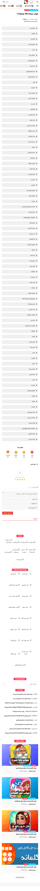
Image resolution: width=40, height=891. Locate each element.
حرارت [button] (33, 201)
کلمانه (25, 864)
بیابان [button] (33, 147)
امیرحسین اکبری (32, 771)
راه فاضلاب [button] (32, 239)
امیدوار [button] (33, 88)
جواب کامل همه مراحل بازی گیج (24, 720)
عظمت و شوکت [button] (31, 315)
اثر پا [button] (33, 50)
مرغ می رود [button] (32, 369)
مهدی (35, 724)
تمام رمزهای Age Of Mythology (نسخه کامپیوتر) (18, 707)
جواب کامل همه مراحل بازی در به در (21, 699)
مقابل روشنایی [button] (31, 391)
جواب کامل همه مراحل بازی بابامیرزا (26, 768)
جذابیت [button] (33, 180)
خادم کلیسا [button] (32, 212)
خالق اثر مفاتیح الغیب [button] (29, 217)
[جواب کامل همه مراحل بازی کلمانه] (20, 854)
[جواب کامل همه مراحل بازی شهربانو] (20, 821)
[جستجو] (7, 2)
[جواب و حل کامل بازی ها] (29, 2)
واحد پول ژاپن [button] (31, 412)
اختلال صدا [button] (32, 55)
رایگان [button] (33, 250)
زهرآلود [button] (33, 272)
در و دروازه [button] (32, 234)
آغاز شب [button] (33, 39)
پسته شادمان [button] (31, 153)
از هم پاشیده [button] (31, 77)
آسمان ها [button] (32, 28)
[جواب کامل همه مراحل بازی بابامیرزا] (20, 755)
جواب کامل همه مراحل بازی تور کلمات (25, 801)
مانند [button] (33, 353)
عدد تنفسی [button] (32, 309)
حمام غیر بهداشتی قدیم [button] (28, 207)
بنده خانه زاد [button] (31, 136)
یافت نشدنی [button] (31, 439)
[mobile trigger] (36, 2)
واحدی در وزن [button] (31, 418)
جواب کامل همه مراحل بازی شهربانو (26, 834)
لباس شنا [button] (32, 347)
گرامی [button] (33, 337)
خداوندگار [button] (32, 223)
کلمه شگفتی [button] (31, 434)
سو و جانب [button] (32, 282)
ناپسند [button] (33, 407)
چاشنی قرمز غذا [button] (31, 190)
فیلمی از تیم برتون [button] (30, 326)
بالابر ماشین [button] (32, 115)
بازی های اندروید (34, 10)
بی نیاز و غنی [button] (31, 142)
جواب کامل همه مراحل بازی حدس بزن (22, 694)
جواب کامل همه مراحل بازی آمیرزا (23, 724)
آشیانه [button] (33, 34)
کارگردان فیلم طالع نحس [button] (28, 429)
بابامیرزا (34, 765)
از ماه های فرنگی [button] (30, 71)
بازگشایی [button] (32, 109)
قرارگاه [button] (33, 331)
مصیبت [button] (33, 385)
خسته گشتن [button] (31, 228)
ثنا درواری (34, 729)
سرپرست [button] (32, 277)
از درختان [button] (32, 66)
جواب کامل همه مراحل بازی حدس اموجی (19, 729)
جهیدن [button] (33, 185)
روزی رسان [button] (32, 261)
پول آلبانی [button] (32, 169)
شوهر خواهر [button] (31, 293)
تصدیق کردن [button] (31, 174)
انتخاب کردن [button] (31, 98)
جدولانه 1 (27, 10)
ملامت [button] (33, 396)
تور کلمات (25, 798)
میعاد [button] (33, 401)
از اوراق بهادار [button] (31, 61)
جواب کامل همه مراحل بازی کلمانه (26, 867)
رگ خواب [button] (32, 255)
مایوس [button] (33, 358)
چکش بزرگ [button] (32, 196)
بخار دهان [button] (32, 120)
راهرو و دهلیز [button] (31, 245)
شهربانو (25, 831)
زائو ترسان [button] (32, 266)
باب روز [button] (33, 104)
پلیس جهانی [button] (31, 163)
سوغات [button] (33, 288)
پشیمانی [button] (33, 158)
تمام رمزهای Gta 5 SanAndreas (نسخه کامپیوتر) (17, 716)
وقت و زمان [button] (32, 423)
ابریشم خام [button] (32, 44)
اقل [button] (34, 82)
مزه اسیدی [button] (32, 374)
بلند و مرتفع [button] (32, 131)
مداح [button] (33, 364)
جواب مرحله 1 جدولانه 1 (18, 711)
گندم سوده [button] (32, 342)
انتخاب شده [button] (32, 93)
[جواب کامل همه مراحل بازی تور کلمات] (20, 788)
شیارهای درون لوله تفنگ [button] (28, 299)
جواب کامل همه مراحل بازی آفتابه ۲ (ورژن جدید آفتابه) (19, 703)
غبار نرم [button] (33, 320)
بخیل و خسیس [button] (31, 126)
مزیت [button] (33, 380)
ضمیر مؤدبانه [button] (31, 304)
